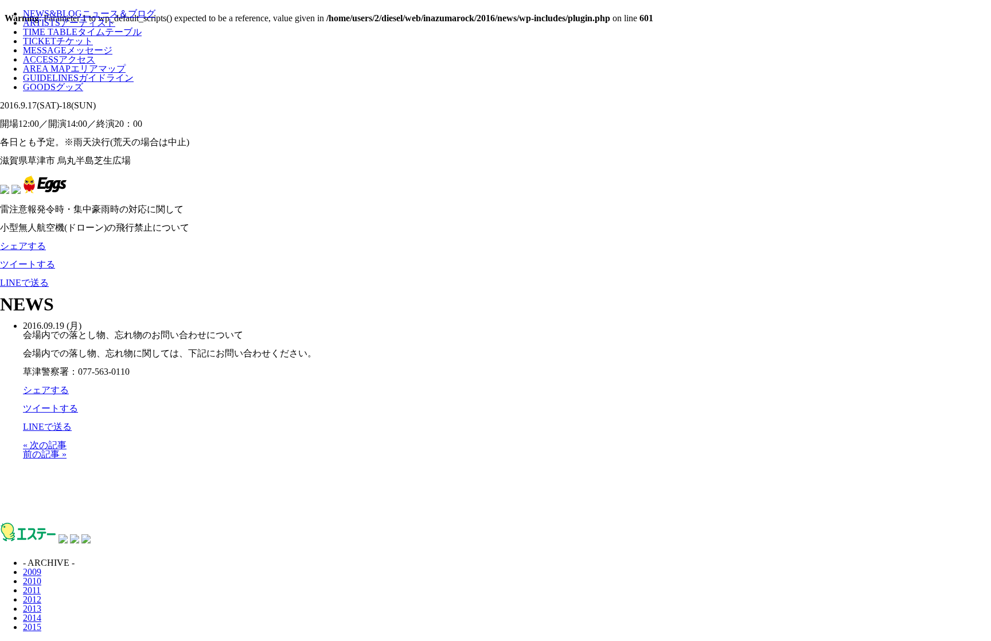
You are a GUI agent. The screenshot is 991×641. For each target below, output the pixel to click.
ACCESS (59, 59)
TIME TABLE (82, 32)
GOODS (53, 87)
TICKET (58, 41)
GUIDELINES (78, 78)
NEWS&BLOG (89, 13)
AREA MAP (74, 68)
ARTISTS (69, 23)
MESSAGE (67, 50)
